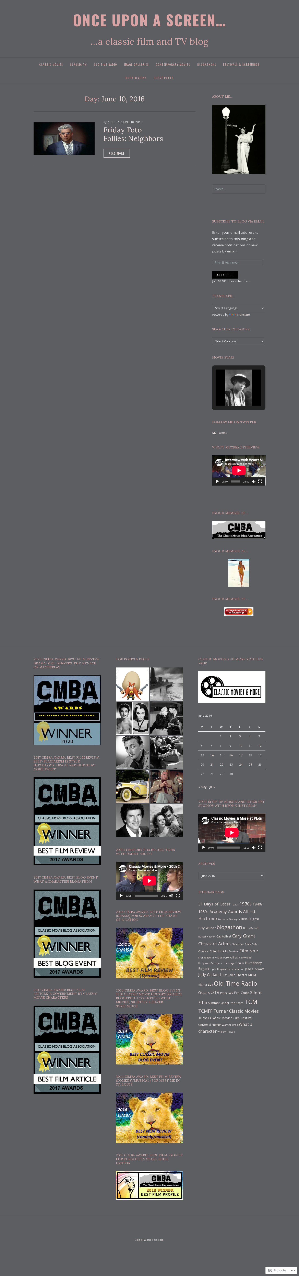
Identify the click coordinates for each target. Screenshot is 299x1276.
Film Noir (248, 951)
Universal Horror (209, 1025)
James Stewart (254, 969)
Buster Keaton (206, 936)
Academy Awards (226, 911)
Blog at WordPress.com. (149, 1240)
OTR (215, 992)
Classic (203, 951)
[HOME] (129, 1232)
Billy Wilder (207, 928)
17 (241, 755)
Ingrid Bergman (218, 969)
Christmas (238, 944)
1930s (246, 904)
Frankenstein (206, 957)
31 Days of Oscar (214, 904)
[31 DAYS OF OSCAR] (135, 1232)
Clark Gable (252, 944)
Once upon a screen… (149, 20)
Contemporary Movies (173, 64)
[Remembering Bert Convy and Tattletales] (132, 820)
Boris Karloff (251, 928)
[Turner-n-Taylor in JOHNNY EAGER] (166, 718)
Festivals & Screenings (241, 64)
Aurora (114, 122)
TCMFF (205, 1011)
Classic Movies (51, 64)
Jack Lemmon (236, 969)
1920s (235, 904)
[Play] (217, 481)
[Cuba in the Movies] (166, 684)
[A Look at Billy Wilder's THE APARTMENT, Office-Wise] (166, 752)
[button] (229, 394)
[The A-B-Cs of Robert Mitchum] (132, 752)
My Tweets (219, 433)
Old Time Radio (105, 64)
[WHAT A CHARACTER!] (163, 1232)
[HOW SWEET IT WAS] (156, 1232)
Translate (243, 315)
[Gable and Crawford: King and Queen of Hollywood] (166, 820)
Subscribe (225, 275)
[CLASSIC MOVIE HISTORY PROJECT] (170, 1232)
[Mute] (254, 481)
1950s (203, 911)
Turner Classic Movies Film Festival (225, 1018)
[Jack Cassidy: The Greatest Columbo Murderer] (166, 786)
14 (212, 755)
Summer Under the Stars (225, 1003)
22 (221, 764)
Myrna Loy (205, 984)
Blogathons (206, 64)
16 (231, 755)
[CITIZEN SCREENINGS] (142, 1232)
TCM (251, 1002)
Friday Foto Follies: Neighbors (133, 134)
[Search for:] (239, 189)
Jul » (212, 787)
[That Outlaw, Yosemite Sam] (132, 684)
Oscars (204, 992)
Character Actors (214, 943)
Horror (240, 963)
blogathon (229, 927)
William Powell (226, 1031)
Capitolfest (223, 936)
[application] (239, 470)
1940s (258, 904)
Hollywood (245, 957)
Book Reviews (136, 77)
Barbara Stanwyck (229, 919)
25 (250, 764)
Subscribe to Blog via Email (238, 221)
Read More (117, 153)
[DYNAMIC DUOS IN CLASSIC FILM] (149, 1232)
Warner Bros (230, 1025)
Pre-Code (241, 992)
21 (212, 764)
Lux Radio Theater (234, 975)
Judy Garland (209, 974)
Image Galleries (136, 64)
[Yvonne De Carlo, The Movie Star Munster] (132, 718)
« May (202, 787)
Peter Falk (226, 993)
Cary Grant (243, 936)
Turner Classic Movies (236, 1011)
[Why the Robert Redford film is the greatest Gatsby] (132, 786)
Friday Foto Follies (226, 957)
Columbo (216, 951)
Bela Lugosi (250, 919)
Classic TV (78, 64)
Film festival (230, 951)
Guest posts (164, 77)
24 (241, 764)
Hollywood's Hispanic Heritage (216, 963)
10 (241, 746)
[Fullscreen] (260, 481)
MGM (252, 975)
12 (260, 746)
